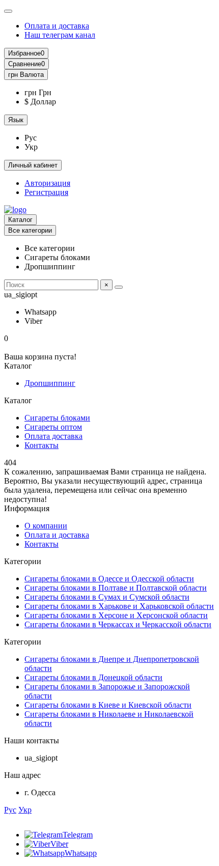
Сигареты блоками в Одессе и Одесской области (109, 578)
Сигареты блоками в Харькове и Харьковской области (119, 606)
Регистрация (46, 192)
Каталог (20, 220)
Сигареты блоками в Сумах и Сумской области (106, 597)
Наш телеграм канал (59, 35)
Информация (26, 508)
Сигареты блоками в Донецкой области (93, 677)
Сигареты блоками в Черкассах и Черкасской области (117, 624)
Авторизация (47, 183)
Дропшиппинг (49, 383)
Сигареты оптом (53, 427)
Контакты (41, 445)
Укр (25, 809)
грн (26, 74)
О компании (45, 525)
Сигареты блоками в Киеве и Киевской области (107, 705)
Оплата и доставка (56, 25)
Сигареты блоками (57, 417)
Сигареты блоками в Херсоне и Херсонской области (116, 615)
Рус (10, 809)
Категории (22, 561)
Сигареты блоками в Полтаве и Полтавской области (115, 587)
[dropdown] (8, 11)
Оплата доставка (53, 436)
